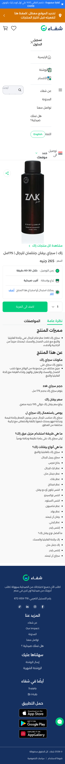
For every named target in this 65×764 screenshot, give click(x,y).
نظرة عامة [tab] (54, 321)
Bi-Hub (32, 694)
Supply (32, 688)
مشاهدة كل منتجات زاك (47, 245)
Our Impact (32, 628)
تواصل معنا (44, 107)
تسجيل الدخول (37, 42)
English (37, 134)
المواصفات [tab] (32, 321)
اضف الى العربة (25, 306)
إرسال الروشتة (32, 662)
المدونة (46, 99)
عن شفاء (45, 91)
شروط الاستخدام (55, 758)
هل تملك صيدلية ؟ (32, 646)
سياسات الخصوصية (36, 758)
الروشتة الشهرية (32, 668)
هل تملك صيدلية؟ (36, 118)
